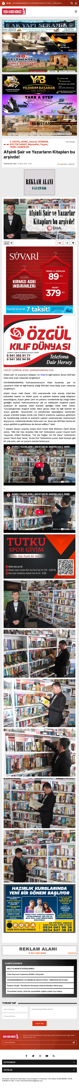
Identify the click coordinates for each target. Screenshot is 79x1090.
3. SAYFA (15, 141)
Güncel (33, 141)
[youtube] (47, 1056)
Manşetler (33, 144)
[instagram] (40, 1056)
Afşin (42, 375)
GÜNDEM (43, 141)
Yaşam (44, 144)
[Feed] (53, 1056)
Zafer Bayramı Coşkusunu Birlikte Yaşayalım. (25, 974)
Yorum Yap (39, 1023)
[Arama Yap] (71, 3)
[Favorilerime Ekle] (73, 243)
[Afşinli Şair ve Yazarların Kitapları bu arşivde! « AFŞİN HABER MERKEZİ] (14, 11)
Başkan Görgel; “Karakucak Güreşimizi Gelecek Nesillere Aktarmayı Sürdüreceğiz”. (34, 986)
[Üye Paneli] (75, 3)
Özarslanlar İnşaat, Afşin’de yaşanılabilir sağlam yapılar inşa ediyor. (35, 991)
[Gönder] (74, 1042)
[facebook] (26, 1056)
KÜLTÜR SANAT (18, 144)
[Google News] (66, 164)
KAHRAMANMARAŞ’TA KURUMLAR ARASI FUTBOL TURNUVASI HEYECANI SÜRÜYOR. (37, 980)
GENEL (24, 141)
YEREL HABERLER (19, 147)
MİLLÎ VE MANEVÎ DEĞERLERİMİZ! (21, 969)
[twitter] (33, 1056)
